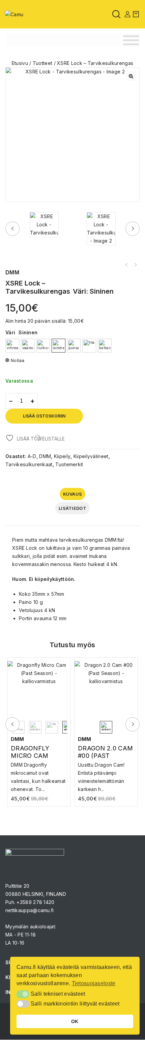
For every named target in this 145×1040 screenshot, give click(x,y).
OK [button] (75, 1021)
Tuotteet (42, 63)
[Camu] (14, 14)
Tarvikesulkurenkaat (29, 464)
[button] (131, 76)
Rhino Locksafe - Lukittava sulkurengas (126, 265)
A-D (32, 456)
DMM (45, 456)
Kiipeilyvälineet (91, 456)
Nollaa (18, 360)
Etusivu (20, 63)
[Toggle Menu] (131, 40)
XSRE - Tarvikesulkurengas (135, 265)
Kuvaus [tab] (72, 494)
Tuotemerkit (69, 464)
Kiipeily (62, 456)
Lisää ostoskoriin (44, 416)
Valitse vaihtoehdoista (39, 771)
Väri (10, 332)
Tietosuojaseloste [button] (94, 983)
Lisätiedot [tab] (72, 508)
